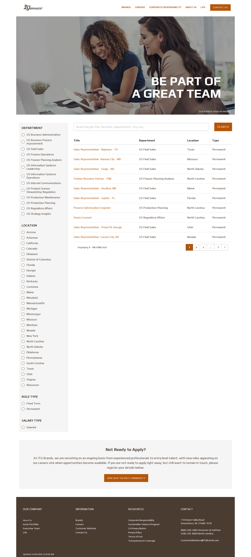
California (32, 243)
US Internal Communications (43, 183)
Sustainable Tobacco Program (144, 524)
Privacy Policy (135, 532)
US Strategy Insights (38, 213)
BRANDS (126, 7)
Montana (31, 325)
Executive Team (31, 528)
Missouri (31, 319)
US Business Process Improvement (39, 141)
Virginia (31, 379)
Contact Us (81, 532)
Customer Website (86, 528)
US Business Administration (43, 134)
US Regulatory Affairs (39, 208)
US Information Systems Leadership (41, 167)
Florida (30, 265)
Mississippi (33, 314)
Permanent (33, 409)
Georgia (31, 270)
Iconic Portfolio (31, 524)
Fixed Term (33, 403)
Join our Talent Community (126, 478)
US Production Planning (40, 202)
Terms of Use (135, 536)
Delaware (32, 254)
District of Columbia (38, 259)
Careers (80, 524)
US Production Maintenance (43, 197)
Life (25, 532)
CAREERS (140, 7)
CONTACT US (220, 7)
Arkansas (32, 237)
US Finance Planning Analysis (44, 160)
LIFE (203, 7)
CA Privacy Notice (137, 528)
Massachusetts (35, 303)
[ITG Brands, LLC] (31, 7)
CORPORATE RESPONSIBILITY (165, 7)
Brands (79, 520)
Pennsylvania (34, 357)
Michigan (31, 308)
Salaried (31, 427)
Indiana (30, 275)
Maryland (32, 297)
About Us (27, 520)
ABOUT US (191, 7)
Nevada (30, 330)
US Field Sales (35, 149)
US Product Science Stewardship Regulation (40, 190)
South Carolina (35, 363)
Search (223, 126)
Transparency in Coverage (141, 540)
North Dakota (34, 346)
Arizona (31, 232)
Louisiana (32, 286)
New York (32, 336)
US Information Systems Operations (41, 176)
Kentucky (32, 281)
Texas (30, 368)
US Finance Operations (40, 154)
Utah (29, 374)
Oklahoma (32, 352)
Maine (30, 292)
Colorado (31, 248)
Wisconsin (32, 385)
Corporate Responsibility (141, 520)
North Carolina (35, 341)
